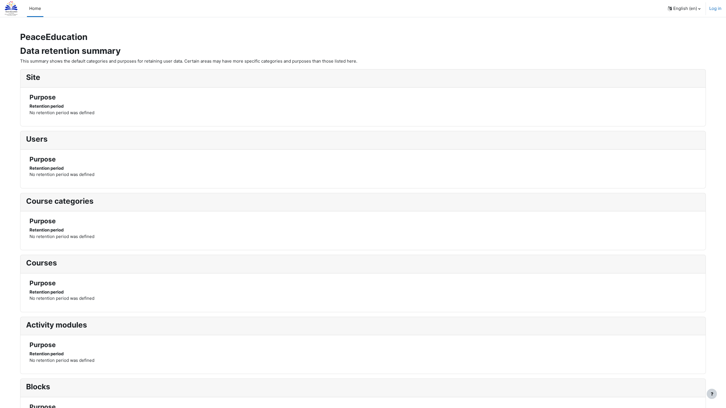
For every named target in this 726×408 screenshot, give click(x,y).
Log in (715, 8)
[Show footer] (712, 394)
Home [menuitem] (35, 8)
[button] (684, 8)
